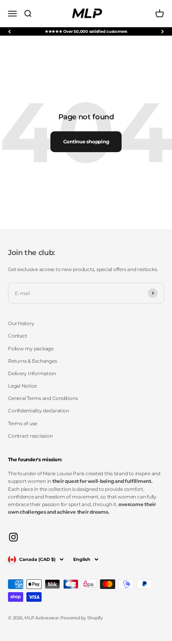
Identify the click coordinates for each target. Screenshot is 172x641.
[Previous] (9, 31)
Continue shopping (86, 142)
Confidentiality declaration (38, 411)
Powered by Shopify (81, 618)
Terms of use (22, 423)
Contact (17, 336)
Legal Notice (22, 386)
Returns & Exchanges (32, 361)
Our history (21, 323)
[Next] (162, 31)
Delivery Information (32, 373)
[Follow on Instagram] (13, 537)
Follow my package (31, 349)
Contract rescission (30, 436)
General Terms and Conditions (43, 398)
